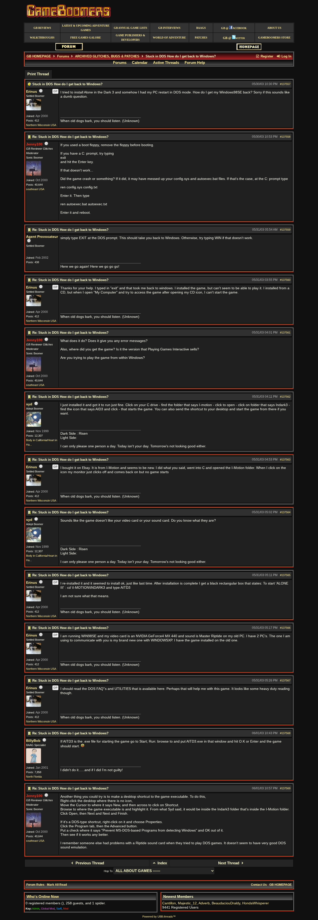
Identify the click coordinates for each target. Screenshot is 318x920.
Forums (63, 56)
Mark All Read (57, 884)
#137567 (285, 680)
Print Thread (38, 74)
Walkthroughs (42, 37)
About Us (274, 28)
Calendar (140, 63)
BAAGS (201, 28)
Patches (201, 37)
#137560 (285, 279)
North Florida (34, 776)
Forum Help (195, 63)
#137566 (285, 627)
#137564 (285, 512)
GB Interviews (169, 28)
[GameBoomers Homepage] (249, 49)
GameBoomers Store (274, 37)
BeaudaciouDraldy (226, 903)
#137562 (285, 396)
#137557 (285, 84)
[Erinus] (33, 109)
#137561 (285, 332)
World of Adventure (169, 37)
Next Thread (229, 863)
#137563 (285, 459)
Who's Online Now (43, 897)
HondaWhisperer (255, 903)
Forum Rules (35, 884)
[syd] (33, 425)
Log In (285, 56)
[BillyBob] (33, 762)
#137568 (285, 733)
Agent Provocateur (42, 237)
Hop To (108, 871)
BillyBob (33, 741)
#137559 (285, 229)
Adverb (204, 903)
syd (29, 404)
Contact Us (259, 884)
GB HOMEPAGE (39, 56)
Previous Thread (89, 863)
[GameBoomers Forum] (69, 49)
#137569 (285, 788)
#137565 (285, 575)
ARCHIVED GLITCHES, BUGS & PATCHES (107, 56)
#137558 (285, 136)
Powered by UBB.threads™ (159, 916)
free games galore (85, 37)
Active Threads (166, 63)
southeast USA (35, 189)
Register (266, 56)
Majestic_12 (187, 903)
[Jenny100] (33, 174)
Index (162, 863)
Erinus (31, 91)
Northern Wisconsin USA (41, 125)
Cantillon (169, 903)
